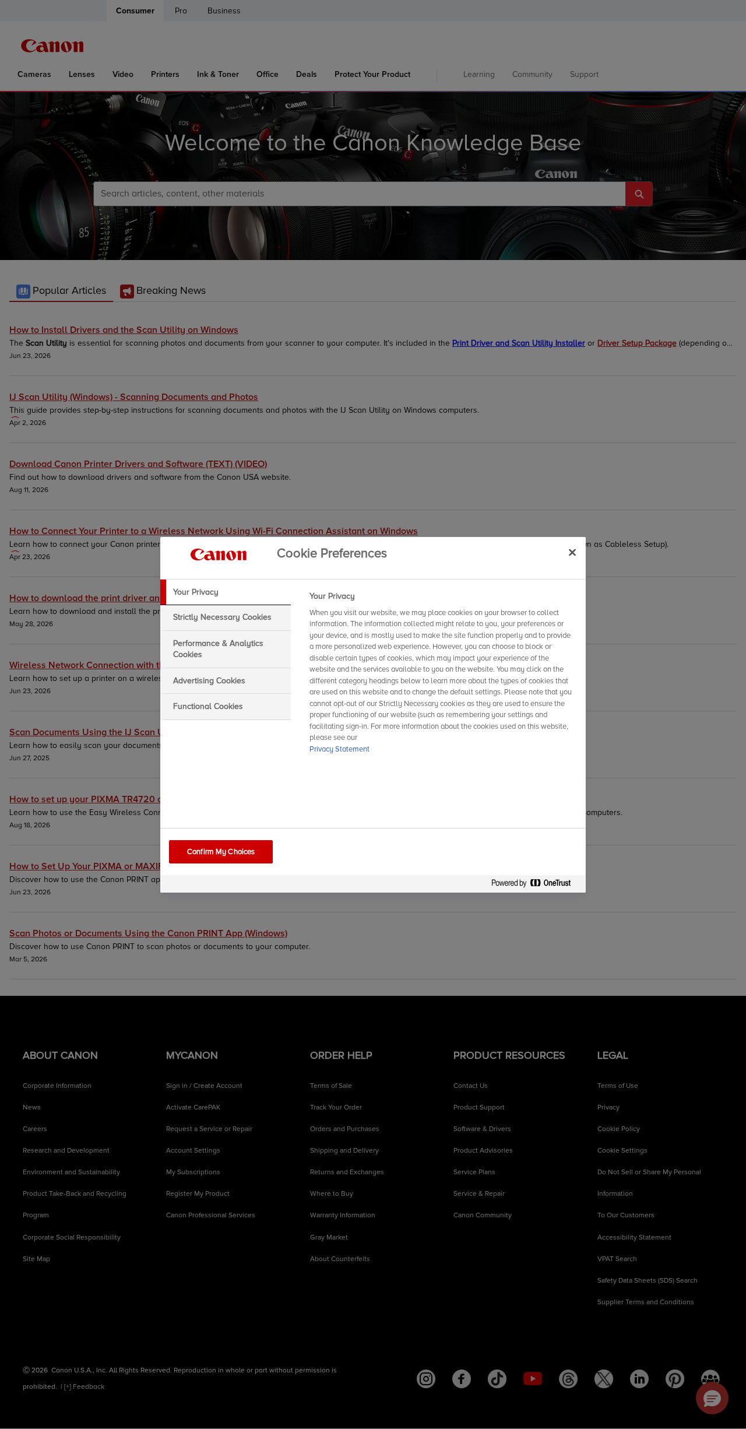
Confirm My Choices (221, 851)
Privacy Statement (339, 749)
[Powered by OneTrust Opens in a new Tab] (535, 885)
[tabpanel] (443, 676)
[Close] (572, 553)
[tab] (225, 592)
